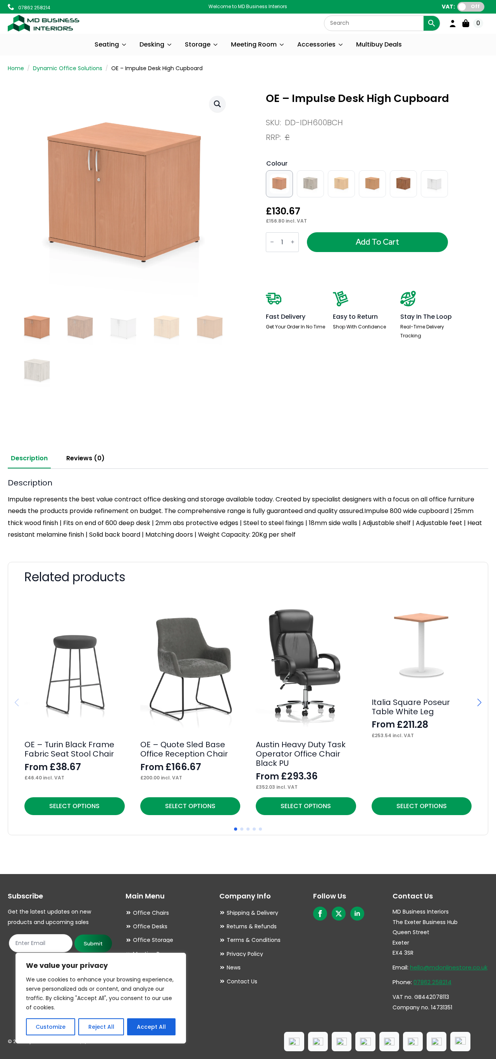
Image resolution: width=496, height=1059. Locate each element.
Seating (107, 44)
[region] (101, 998)
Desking (152, 44)
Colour (277, 163)
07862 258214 (432, 982)
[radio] (279, 183)
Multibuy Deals (379, 44)
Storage (197, 44)
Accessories (316, 44)
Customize (50, 1027)
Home (16, 68)
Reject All (101, 1027)
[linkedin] (357, 914)
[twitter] (339, 914)
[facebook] (320, 914)
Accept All (151, 1027)
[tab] (29, 458)
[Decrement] (272, 242)
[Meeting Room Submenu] (282, 44)
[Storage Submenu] (215, 44)
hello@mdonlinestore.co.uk (448, 967)
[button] (217, 104)
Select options (74, 806)
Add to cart (377, 242)
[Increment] (292, 242)
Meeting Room (254, 44)
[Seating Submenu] (124, 44)
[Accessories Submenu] (341, 44)
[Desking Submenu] (169, 44)
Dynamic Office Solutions (67, 68)
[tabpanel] (248, 509)
